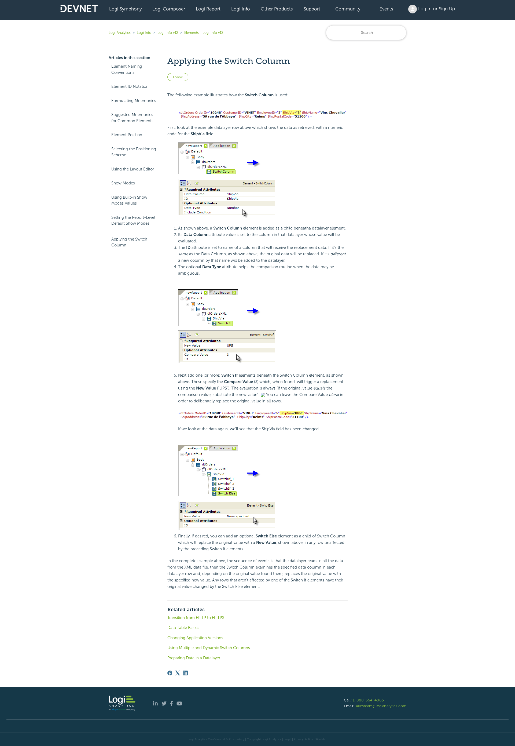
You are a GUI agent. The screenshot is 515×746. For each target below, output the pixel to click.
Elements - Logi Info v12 (203, 33)
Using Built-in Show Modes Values (129, 200)
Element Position (126, 134)
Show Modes (123, 183)
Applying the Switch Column (129, 242)
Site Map (321, 739)
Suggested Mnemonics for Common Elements (132, 117)
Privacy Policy (303, 739)
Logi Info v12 (167, 33)
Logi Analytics (120, 33)
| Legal (286, 739)
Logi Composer (168, 9)
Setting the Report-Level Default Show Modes (133, 220)
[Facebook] (169, 673)
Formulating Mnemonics (133, 100)
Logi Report (208, 9)
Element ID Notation (130, 86)
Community (347, 9)
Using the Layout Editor (132, 169)
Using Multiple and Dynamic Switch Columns (208, 647)
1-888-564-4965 (368, 700)
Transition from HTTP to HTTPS (195, 617)
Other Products (277, 9)
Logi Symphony (125, 9)
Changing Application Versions (195, 637)
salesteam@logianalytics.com (380, 706)
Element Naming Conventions (126, 69)
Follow (178, 77)
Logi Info (240, 9)
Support (312, 9)
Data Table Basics (183, 627)
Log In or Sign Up (436, 8)
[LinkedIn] (185, 673)
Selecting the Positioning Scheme (133, 152)
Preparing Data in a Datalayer (193, 658)
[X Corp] (177, 673)
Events (386, 9)
